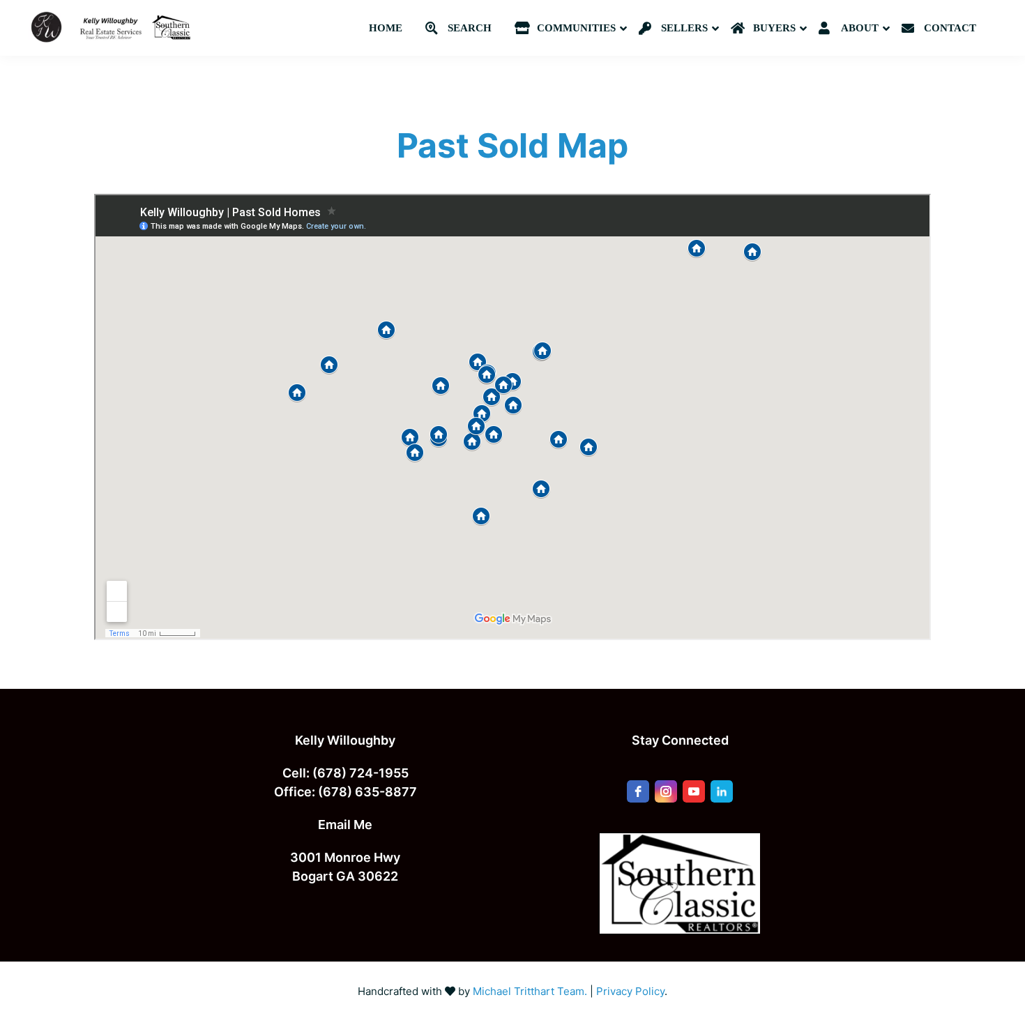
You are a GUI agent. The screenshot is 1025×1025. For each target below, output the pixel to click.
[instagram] (666, 791)
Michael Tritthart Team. (530, 991)
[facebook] (638, 791)
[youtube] (694, 791)
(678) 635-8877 (367, 791)
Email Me (345, 824)
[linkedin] (722, 791)
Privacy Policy (630, 991)
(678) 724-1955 (360, 773)
